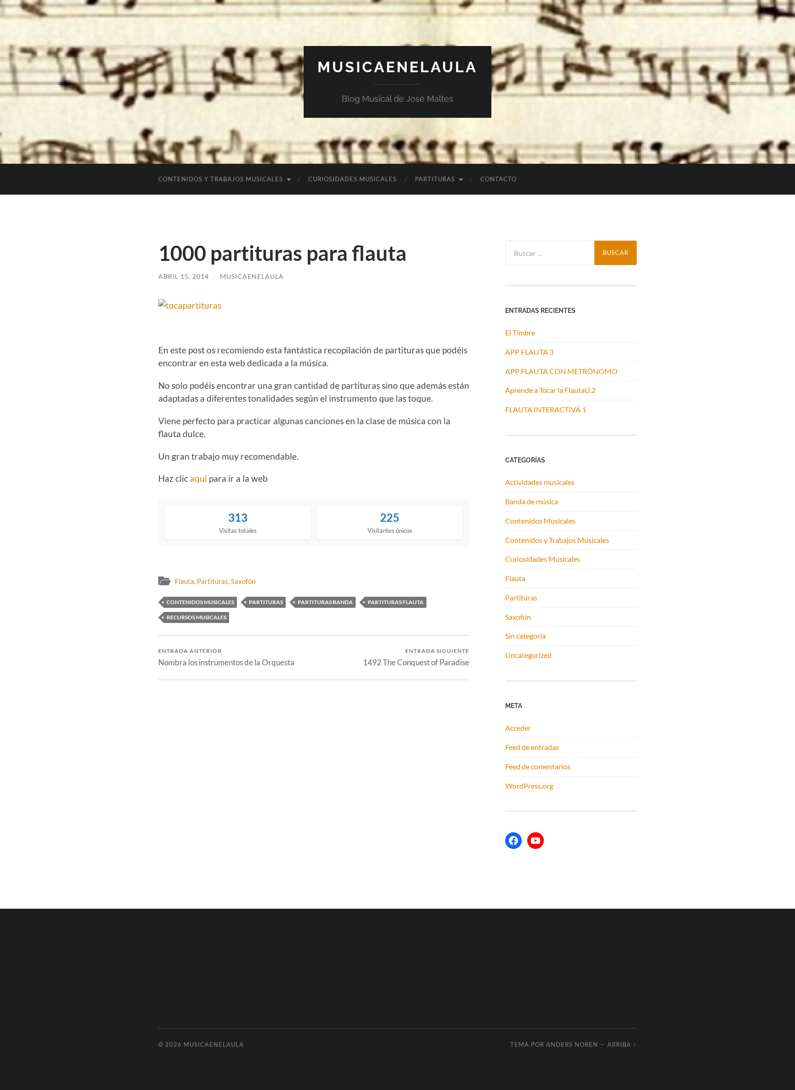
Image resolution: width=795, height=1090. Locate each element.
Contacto (498, 179)
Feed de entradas (532, 747)
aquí (199, 478)
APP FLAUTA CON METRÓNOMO (561, 371)
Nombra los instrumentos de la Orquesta (226, 657)
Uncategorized (528, 655)
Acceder (518, 727)
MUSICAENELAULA (397, 66)
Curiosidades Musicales (352, 179)
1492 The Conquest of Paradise (416, 657)
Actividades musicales (540, 482)
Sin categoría (525, 635)
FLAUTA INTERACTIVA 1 (545, 409)
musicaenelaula (252, 276)
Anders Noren (572, 1044)
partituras (266, 602)
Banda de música (531, 501)
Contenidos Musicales (540, 520)
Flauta (184, 581)
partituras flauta (396, 602)
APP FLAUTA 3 (529, 351)
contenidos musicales (200, 602)
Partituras (435, 179)
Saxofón (243, 581)
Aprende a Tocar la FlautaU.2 (550, 390)
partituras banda (325, 602)
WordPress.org (529, 785)
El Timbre (520, 332)
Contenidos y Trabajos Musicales (220, 179)
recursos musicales (196, 617)
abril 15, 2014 (183, 276)
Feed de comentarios (537, 766)
